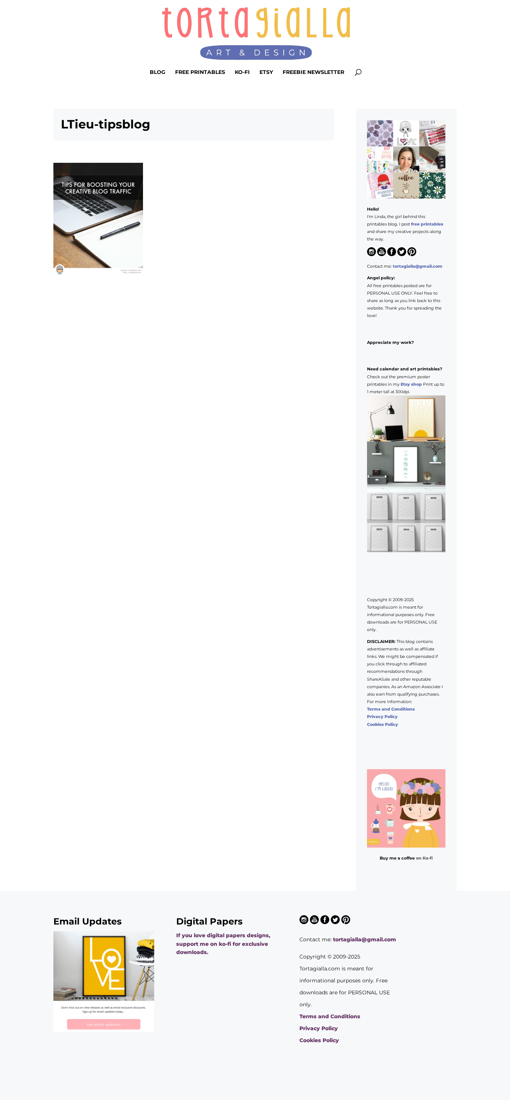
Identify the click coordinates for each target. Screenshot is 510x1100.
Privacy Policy (382, 716)
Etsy (266, 72)
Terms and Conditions (391, 709)
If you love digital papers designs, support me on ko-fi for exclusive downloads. (223, 943)
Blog (157, 72)
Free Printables (200, 72)
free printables (427, 224)
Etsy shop (411, 384)
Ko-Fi (242, 72)
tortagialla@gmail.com (417, 266)
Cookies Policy (382, 724)
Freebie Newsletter (313, 72)
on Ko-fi (424, 858)
